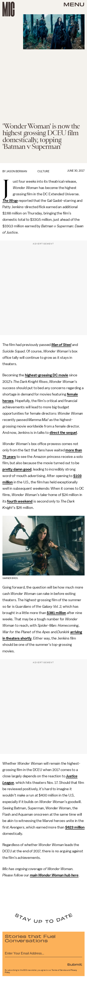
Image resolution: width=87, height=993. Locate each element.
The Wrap (10, 200)
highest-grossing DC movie (46, 375)
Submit (74, 964)
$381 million (56, 613)
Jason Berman (16, 171)
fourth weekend (20, 501)
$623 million (75, 827)
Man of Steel (61, 345)
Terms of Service (59, 970)
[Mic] (8, 9)
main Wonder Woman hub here (54, 875)
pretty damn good (16, 469)
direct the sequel (63, 432)
